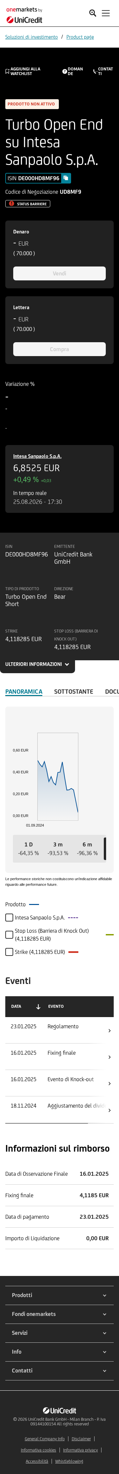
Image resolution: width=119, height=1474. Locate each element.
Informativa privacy (80, 1450)
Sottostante (73, 691)
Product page (80, 37)
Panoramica (23, 691)
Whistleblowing (69, 1461)
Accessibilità (37, 1461)
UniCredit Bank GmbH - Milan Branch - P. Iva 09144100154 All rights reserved (67, 1421)
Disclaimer (81, 1438)
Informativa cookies (38, 1450)
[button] (29, 849)
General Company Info (45, 1438)
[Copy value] (65, 178)
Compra (59, 349)
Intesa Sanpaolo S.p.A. (37, 456)
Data (16, 1006)
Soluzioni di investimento (31, 37)
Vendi (59, 273)
